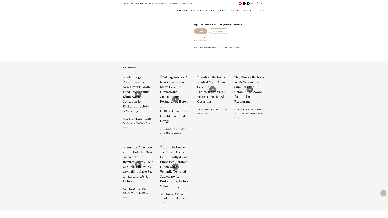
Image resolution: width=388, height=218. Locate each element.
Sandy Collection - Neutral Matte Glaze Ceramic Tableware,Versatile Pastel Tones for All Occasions (212, 112)
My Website (203, 40)
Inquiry (125, 127)
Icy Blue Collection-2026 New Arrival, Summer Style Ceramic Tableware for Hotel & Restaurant (249, 112)
